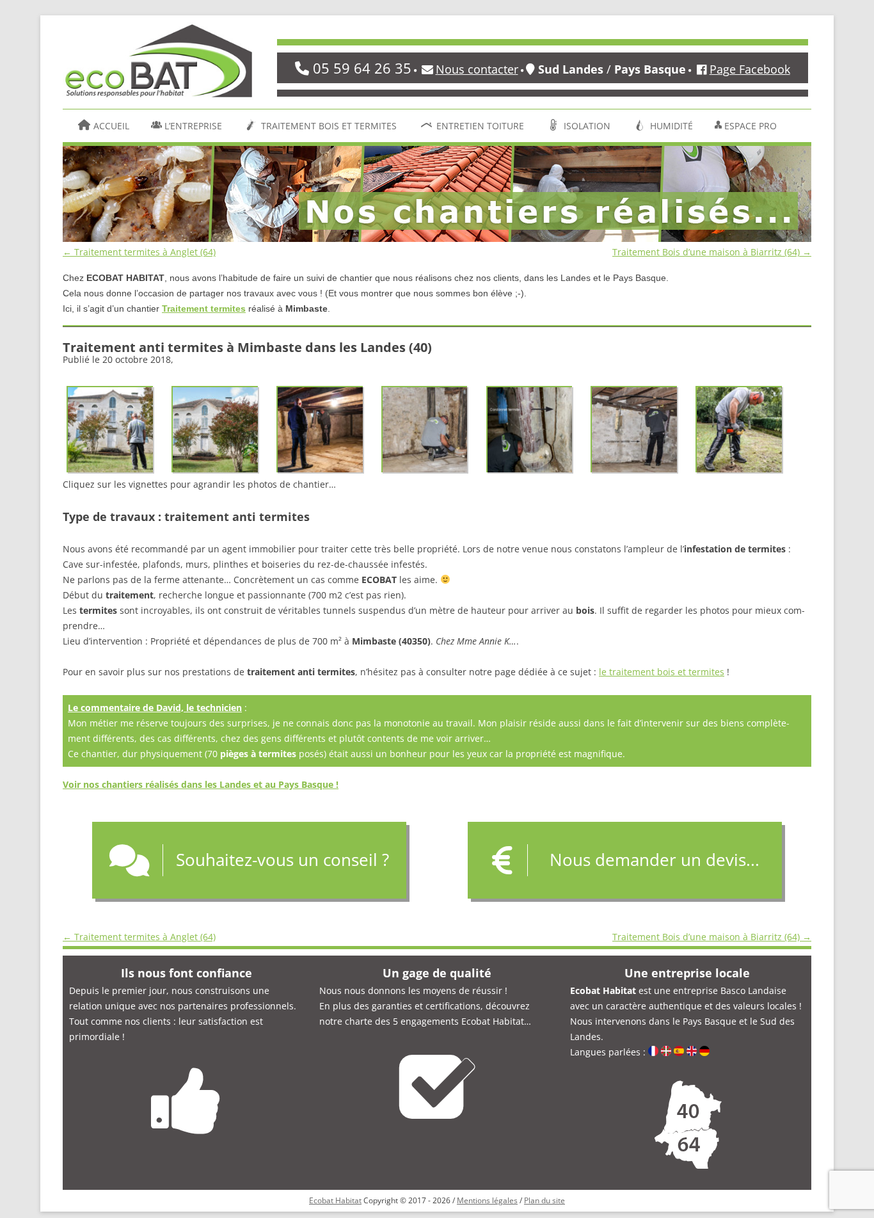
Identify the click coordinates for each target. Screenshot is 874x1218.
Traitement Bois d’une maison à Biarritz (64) (711, 252)
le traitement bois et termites (661, 672)
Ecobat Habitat (335, 1200)
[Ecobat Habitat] (159, 65)
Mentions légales (487, 1200)
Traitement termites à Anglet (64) (139, 252)
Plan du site (544, 1200)
